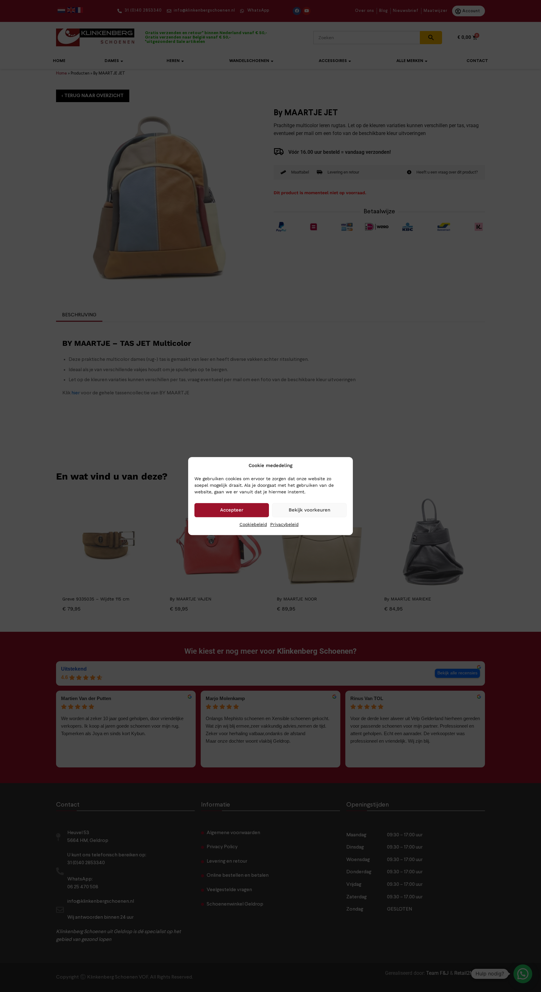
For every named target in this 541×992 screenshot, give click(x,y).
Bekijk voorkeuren (309, 510)
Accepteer (231, 510)
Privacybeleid (284, 524)
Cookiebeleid (253, 524)
